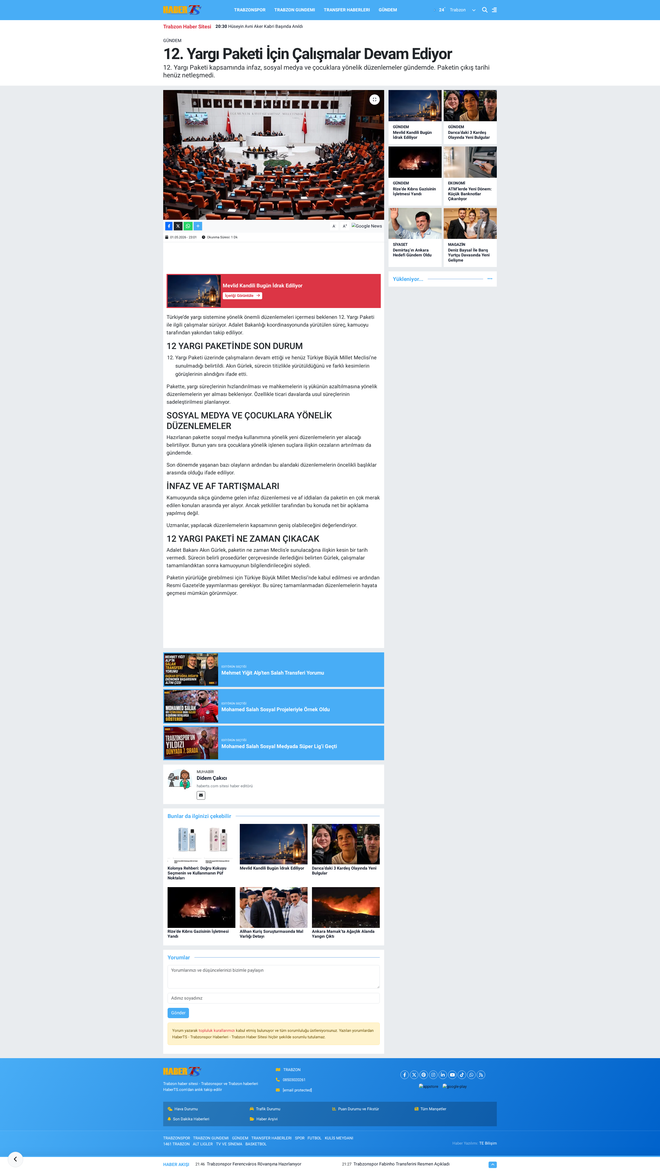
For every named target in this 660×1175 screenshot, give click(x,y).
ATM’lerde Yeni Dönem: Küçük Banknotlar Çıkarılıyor (470, 194)
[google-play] (454, 1086)
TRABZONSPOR (250, 9)
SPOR (299, 1138)
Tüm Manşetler (433, 1109)
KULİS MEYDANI (339, 1138)
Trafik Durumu (268, 1109)
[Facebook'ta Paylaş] (168, 226)
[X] (414, 1075)
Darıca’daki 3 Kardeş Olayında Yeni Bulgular (469, 135)
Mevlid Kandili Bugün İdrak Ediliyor (272, 868)
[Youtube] (452, 1075)
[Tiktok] (462, 1075)
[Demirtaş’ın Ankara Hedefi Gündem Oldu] (415, 223)
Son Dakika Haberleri (191, 1119)
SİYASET (400, 244)
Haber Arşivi (267, 1119)
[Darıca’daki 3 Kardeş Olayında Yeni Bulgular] (346, 843)
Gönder (178, 1012)
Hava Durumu (186, 1109)
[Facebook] (404, 1075)
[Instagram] (433, 1075)
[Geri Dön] (15, 1159)
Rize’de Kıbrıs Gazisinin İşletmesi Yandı (414, 191)
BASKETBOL (256, 1144)
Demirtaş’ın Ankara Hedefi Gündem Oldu (412, 252)
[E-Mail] (201, 795)
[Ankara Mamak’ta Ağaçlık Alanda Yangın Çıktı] (346, 907)
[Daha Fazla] (198, 226)
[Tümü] (490, 278)
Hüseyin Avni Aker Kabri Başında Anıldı (259, 26)
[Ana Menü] (492, 10)
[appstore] (428, 1086)
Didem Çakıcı (212, 778)
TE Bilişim (488, 1143)
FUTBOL (314, 1138)
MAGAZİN (456, 244)
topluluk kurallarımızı (217, 1030)
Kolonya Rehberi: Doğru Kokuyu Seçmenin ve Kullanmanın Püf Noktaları (197, 873)
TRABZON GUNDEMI (294, 9)
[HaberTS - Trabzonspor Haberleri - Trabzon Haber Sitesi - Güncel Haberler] (182, 9)
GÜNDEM (388, 9)
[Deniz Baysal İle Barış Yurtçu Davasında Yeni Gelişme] (470, 223)
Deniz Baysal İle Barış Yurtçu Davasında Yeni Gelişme (469, 255)
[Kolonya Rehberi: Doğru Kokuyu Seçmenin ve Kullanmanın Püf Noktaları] (201, 843)
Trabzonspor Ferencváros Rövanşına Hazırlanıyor (254, 1163)
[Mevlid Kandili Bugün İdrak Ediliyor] (274, 843)
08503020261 (294, 1079)
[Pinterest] (423, 1075)
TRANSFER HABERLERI (347, 9)
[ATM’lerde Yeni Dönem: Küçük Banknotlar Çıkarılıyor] (470, 162)
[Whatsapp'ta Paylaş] (188, 226)
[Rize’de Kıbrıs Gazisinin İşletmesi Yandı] (201, 907)
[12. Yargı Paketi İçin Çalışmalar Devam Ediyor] (273, 155)
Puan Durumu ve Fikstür (358, 1109)
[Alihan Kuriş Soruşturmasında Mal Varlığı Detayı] (274, 907)
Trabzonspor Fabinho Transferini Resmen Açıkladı (401, 1163)
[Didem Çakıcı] (180, 781)
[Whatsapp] (471, 1075)
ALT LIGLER (203, 1144)
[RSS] (481, 1075)
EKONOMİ (456, 183)
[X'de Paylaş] (178, 226)
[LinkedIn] (443, 1075)
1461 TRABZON (176, 1144)
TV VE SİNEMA (229, 1144)
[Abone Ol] (367, 225)
